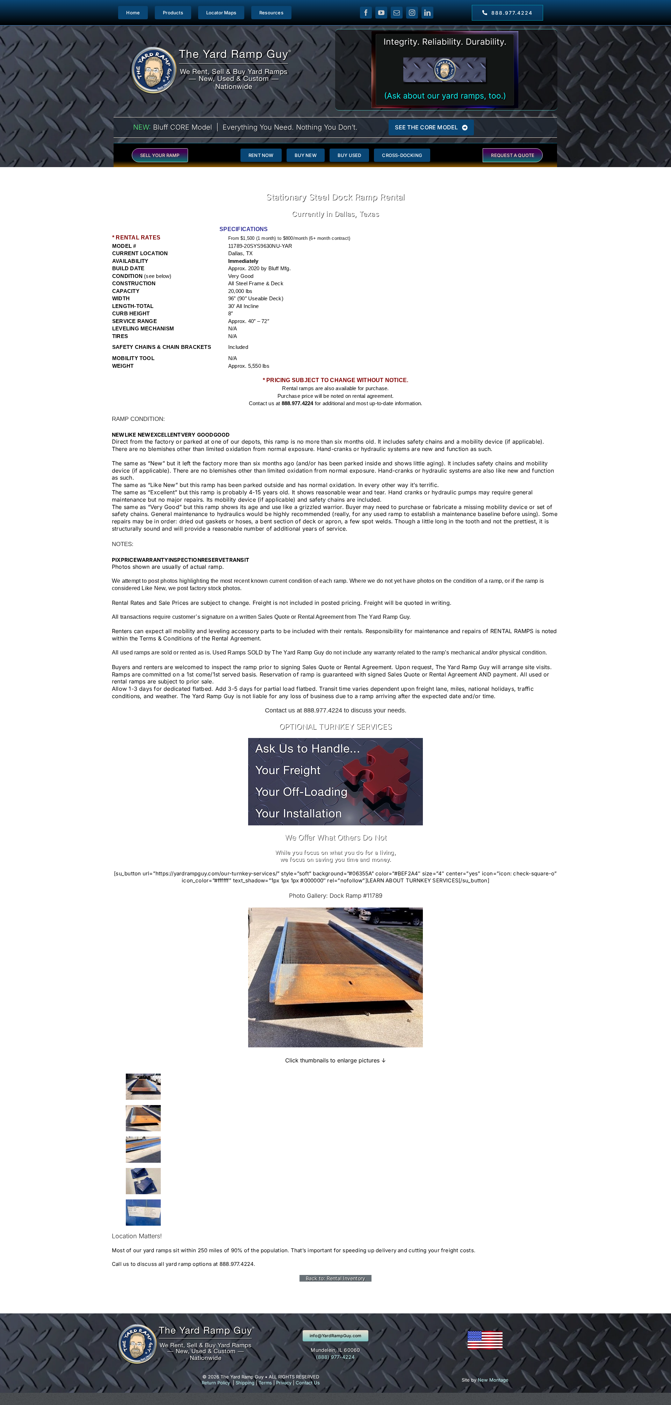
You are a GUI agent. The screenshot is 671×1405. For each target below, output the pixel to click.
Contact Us (308, 1382)
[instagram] (412, 13)
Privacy (283, 1382)
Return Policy (216, 1382)
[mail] (397, 13)
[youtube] (381, 13)
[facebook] (366, 13)
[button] (118, 434)
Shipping (245, 1382)
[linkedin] (427, 13)
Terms (265, 1382)
